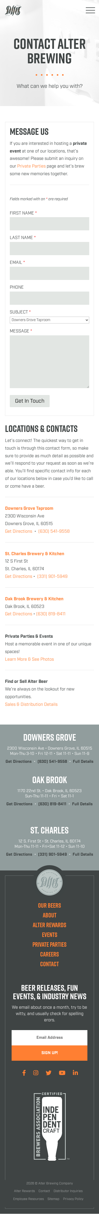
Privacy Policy (73, 1199)
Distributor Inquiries (68, 1191)
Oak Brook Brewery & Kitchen (34, 599)
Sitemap (53, 1199)
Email (17, 262)
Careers (49, 954)
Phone (17, 287)
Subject (20, 312)
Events (49, 934)
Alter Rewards (49, 924)
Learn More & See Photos (29, 659)
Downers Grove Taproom (29, 508)
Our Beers (49, 905)
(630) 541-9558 (54, 531)
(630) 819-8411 (50, 614)
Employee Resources (28, 1199)
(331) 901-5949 (52, 576)
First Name (23, 213)
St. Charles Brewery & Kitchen (34, 554)
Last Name (23, 238)
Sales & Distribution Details (31, 704)
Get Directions (18, 531)
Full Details (83, 761)
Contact (49, 963)
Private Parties (31, 166)
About (49, 915)
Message (21, 331)
